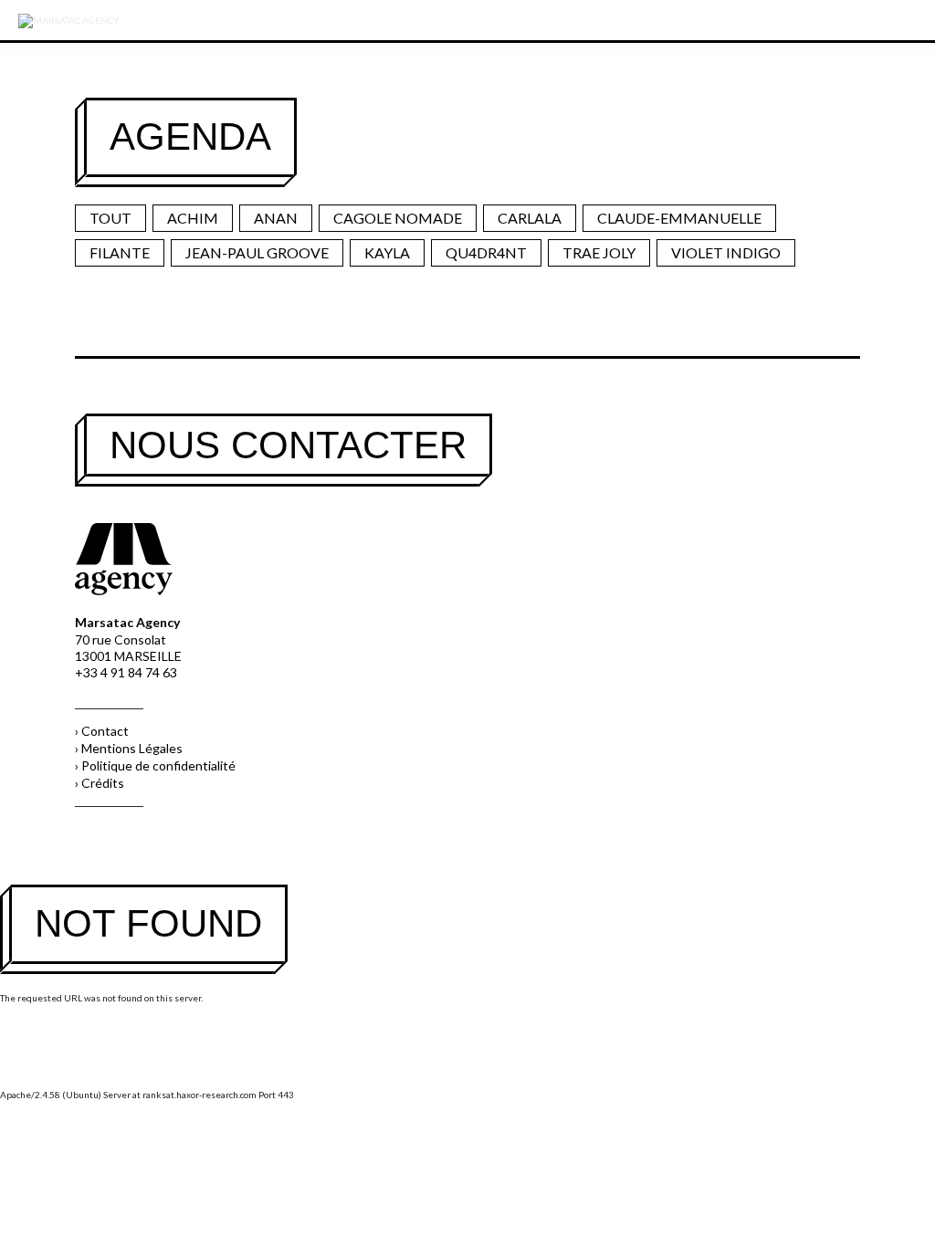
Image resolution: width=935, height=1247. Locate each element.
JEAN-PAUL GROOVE (257, 252)
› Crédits (99, 783)
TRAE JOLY (599, 252)
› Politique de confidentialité (155, 765)
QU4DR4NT (486, 252)
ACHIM (192, 217)
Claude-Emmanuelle (679, 217)
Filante (119, 252)
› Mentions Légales (129, 748)
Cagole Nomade (397, 217)
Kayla (387, 252)
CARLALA (530, 217)
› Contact (102, 731)
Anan (276, 217)
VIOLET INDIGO (726, 252)
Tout (110, 217)
